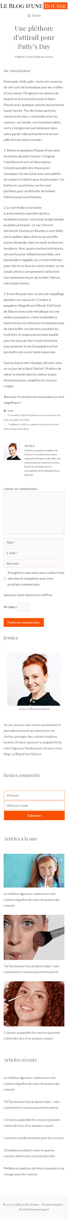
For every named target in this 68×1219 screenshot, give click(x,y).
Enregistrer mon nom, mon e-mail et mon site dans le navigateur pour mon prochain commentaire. (36, 578)
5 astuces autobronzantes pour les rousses (34, 1138)
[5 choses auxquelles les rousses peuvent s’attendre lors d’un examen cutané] (34, 1023)
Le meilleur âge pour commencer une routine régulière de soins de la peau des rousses (32, 899)
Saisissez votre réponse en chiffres (28, 595)
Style (10, 410)
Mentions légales (52, 1204)
